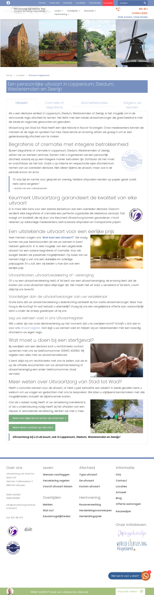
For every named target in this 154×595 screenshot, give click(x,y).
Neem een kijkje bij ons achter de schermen (38, 418)
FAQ (118, 474)
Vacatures (95, 2)
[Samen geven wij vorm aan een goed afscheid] (116, 416)
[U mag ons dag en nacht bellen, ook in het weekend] (116, 360)
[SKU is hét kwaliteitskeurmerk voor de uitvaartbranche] (136, 215)
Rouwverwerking (90, 504)
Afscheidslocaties (94, 103)
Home (42, 2)
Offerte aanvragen (128, 504)
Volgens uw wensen (132, 105)
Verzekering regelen (56, 480)
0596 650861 (141, 17)
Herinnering (61, 14)
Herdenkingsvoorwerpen (95, 510)
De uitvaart (86, 480)
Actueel (67, 2)
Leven (58, 10)
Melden (48, 504)
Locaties (80, 2)
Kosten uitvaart (89, 486)
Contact (108, 2)
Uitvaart (21, 103)
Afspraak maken (127, 591)
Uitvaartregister (30, 328)
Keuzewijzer (123, 511)
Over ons (54, 2)
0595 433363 (125, 17)
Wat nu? (48, 510)
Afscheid (89, 10)
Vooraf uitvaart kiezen (57, 486)
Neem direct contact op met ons (32, 427)
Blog (119, 498)
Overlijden (73, 10)
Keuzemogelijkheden (57, 516)
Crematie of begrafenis (54, 105)
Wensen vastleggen (56, 474)
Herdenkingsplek (90, 516)
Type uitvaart (88, 474)
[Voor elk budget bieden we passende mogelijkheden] (116, 251)
